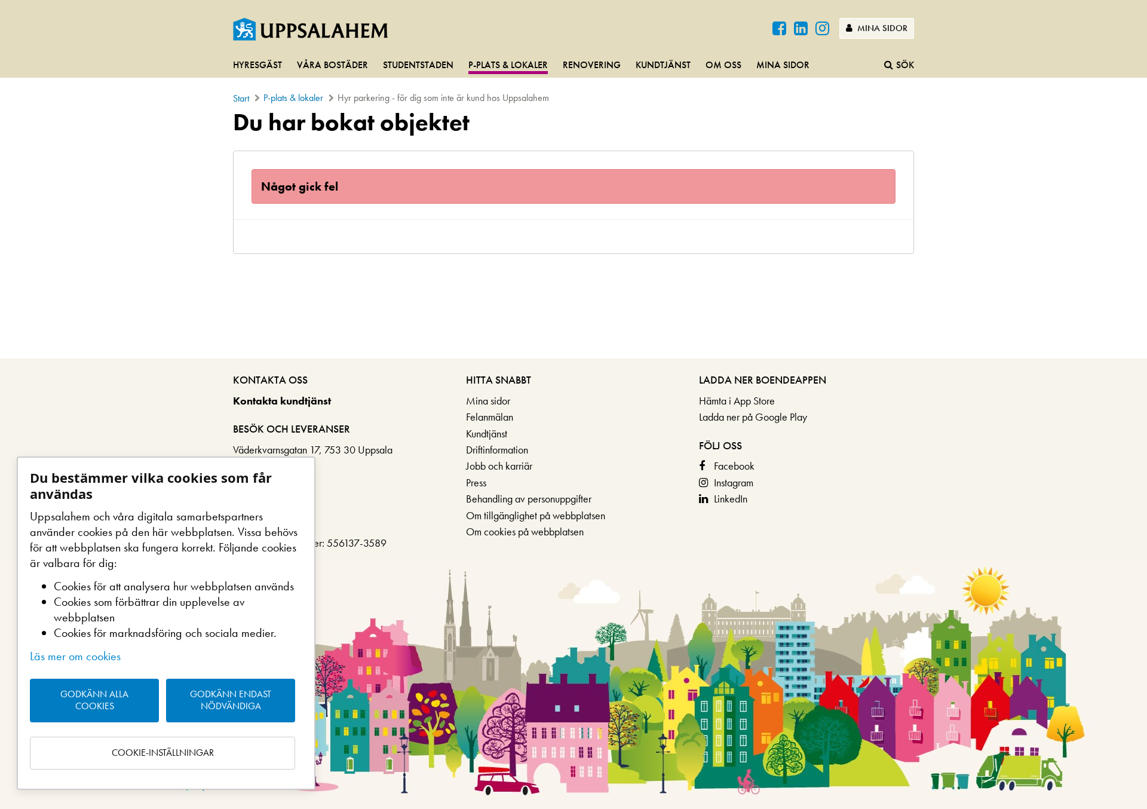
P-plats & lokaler (508, 65)
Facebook (734, 466)
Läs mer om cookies (75, 656)
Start (241, 98)
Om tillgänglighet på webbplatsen (535, 515)
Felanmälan (489, 417)
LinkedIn (730, 498)
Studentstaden (418, 65)
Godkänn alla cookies (94, 700)
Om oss (723, 65)
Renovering (592, 65)
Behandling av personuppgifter (528, 498)
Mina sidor (881, 28)
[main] (573, 181)
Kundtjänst (663, 65)
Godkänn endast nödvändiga (230, 700)
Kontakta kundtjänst (282, 400)
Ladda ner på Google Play (753, 417)
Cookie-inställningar (163, 752)
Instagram (733, 482)
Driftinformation (497, 449)
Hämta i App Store (737, 400)
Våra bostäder (332, 65)
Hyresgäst (257, 65)
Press (476, 482)
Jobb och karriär (499, 466)
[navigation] (573, 66)
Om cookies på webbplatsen (525, 531)
